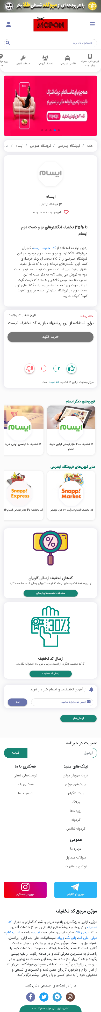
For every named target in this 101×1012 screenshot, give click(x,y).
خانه (90, 146)
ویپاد (60, 938)
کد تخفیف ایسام (44, 248)
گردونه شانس (75, 829)
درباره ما (76, 849)
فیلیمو (36, 932)
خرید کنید (50, 336)
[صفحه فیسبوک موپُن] (30, 997)
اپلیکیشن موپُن (75, 784)
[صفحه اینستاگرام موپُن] (70, 997)
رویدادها (76, 811)
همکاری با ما (25, 784)
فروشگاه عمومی (40, 146)
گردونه (75, 820)
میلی (93, 938)
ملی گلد (83, 938)
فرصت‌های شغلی (25, 775)
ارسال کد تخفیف (50, 674)
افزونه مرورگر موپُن (76, 775)
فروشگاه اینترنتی (69, 146)
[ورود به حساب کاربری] (8, 25)
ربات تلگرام (76, 793)
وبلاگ (76, 802)
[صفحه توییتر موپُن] (44, 997)
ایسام (19, 146)
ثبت (17, 702)
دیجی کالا (82, 932)
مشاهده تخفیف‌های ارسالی (50, 593)
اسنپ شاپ (12, 932)
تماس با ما (25, 793)
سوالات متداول (76, 858)
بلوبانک (71, 938)
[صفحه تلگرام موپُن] (57, 997)
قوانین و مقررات (76, 866)
